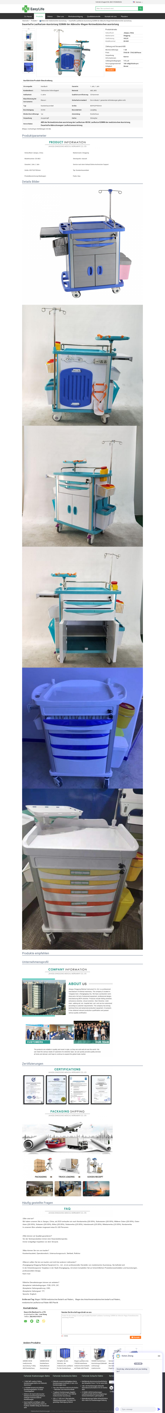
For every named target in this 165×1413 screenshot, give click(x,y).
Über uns (60, 16)
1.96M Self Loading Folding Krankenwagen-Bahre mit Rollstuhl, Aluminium (35, 1383)
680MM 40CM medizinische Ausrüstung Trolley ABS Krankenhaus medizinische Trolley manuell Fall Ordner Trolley (30, 1368)
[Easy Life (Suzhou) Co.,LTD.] (33, 9)
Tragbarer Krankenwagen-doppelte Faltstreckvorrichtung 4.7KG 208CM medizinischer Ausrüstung (64, 1394)
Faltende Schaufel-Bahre (92, 1376)
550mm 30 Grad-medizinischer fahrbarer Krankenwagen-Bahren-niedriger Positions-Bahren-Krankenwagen (34, 1396)
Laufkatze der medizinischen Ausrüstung (52, 21)
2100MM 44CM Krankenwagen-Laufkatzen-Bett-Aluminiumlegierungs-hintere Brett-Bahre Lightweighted (94, 1394)
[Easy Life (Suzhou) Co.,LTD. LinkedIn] (111, 1388)
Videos (50, 16)
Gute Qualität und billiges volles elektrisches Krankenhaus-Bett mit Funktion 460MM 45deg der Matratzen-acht (36, 1404)
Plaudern (124, 16)
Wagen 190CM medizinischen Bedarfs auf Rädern (54, 1299)
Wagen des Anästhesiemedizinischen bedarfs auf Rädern (97, 1299)
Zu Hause (28, 16)
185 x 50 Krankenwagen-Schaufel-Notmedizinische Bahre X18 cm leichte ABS (94, 1387)
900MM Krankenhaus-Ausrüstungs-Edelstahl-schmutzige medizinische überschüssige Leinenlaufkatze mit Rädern (99, 1368)
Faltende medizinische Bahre (65, 1376)
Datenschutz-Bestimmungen (40, 1411)
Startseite (25, 21)
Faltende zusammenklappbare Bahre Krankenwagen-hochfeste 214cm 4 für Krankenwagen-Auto (65, 1383)
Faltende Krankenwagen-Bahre (37, 1376)
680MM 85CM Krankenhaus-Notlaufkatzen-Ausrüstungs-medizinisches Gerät (47, 1366)
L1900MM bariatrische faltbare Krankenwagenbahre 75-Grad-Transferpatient (34, 1389)
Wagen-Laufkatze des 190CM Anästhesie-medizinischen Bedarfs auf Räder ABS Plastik (82, 1364)
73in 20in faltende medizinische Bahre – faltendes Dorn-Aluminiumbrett (65, 1388)
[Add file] (117, 1409)
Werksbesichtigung (75, 16)
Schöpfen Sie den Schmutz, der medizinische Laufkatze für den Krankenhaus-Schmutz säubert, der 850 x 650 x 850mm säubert (65, 1368)
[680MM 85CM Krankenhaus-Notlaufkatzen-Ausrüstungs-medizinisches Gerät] (47, 1354)
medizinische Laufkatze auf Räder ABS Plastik (40, 1303)
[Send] (159, 1409)
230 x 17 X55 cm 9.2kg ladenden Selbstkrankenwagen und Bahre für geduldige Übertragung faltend (64, 1400)
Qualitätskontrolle (93, 16)
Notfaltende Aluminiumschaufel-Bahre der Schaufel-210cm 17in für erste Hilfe (94, 1382)
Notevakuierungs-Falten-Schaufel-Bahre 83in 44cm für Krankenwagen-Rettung (95, 1399)
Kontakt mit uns (111, 16)
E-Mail (112, 1392)
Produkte (39, 16)
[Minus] (159, 1355)
